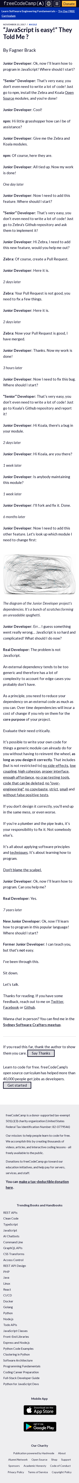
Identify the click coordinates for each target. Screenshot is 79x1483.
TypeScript (10, 1224)
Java (6, 1277)
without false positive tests (25, 795)
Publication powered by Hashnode (33, 1453)
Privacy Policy (16, 1472)
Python (8, 1313)
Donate (69, 4)
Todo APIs (10, 1325)
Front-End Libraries (16, 1336)
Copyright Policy (62, 1472)
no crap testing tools (52, 777)
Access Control (13, 1260)
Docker (8, 1301)
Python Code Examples (18, 1348)
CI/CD (7, 1295)
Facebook (11, 1007)
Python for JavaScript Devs (21, 1384)
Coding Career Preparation (21, 1372)
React (7, 1289)
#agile (33, 24)
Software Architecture (18, 1360)
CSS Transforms (13, 1254)
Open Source (39, 1459)
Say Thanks (41, 1053)
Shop (54, 1459)
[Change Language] (48, 3)
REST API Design (14, 1265)
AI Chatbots (11, 1236)
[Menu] (57, 3)
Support (66, 1459)
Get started (17, 1085)
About (62, 1453)
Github (29, 1007)
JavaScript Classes (15, 1331)
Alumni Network (18, 1459)
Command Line (13, 1242)
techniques (19, 852)
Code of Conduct (60, 1465)
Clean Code (10, 1218)
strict (53, 789)
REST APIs (10, 1212)
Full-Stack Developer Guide (21, 1378)
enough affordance (18, 777)
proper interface (55, 771)
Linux (6, 1283)
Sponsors (14, 1465)
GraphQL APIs (12, 1248)
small (64, 789)
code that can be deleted (23, 783)
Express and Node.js (16, 1342)
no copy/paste (36, 789)
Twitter (57, 1001)
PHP (6, 1271)
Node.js (8, 1319)
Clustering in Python (16, 1354)
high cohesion (29, 771)
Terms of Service (38, 1472)
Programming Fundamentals (21, 1366)
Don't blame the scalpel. (22, 870)
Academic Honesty (35, 1465)
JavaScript (10, 1230)
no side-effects (55, 765)
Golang (8, 1307)
